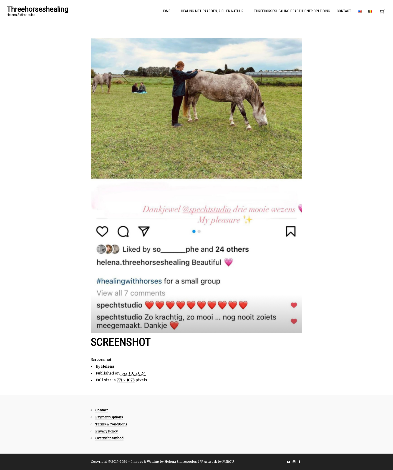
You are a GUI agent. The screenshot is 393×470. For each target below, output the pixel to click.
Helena (107, 366)
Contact (344, 11)
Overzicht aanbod (109, 438)
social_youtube (288, 462)
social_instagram (294, 462)
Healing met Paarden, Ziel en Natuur (212, 11)
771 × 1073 (126, 380)
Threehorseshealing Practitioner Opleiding (292, 11)
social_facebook (299, 462)
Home (165, 11)
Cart (382, 12)
